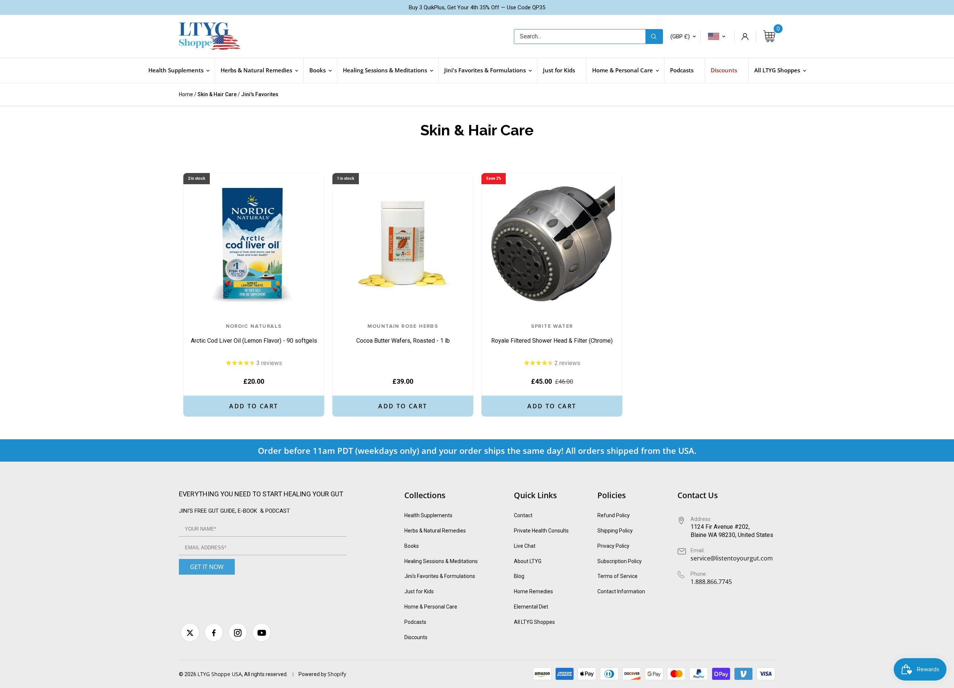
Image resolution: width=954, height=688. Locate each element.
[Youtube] (261, 632)
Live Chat (525, 546)
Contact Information (621, 591)
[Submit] (654, 36)
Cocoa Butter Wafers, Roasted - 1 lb (403, 334)
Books (411, 546)
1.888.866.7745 (711, 582)
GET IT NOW (207, 567)
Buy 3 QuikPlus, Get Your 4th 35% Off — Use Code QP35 (477, 7)
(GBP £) (680, 36)
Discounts (415, 637)
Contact (523, 515)
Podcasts (415, 622)
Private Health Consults (541, 531)
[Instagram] (237, 632)
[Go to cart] (769, 37)
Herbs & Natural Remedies (435, 531)
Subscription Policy (619, 561)
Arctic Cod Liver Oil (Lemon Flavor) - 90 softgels (254, 334)
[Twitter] (190, 632)
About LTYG (527, 561)
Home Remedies (533, 591)
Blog (519, 576)
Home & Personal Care (430, 607)
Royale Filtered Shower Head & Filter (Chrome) (552, 334)
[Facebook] (214, 632)
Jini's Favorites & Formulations (439, 576)
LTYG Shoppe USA (220, 674)
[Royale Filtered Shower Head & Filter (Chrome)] (551, 243)
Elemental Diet (531, 607)
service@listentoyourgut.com (732, 558)
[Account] (745, 36)
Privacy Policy (613, 546)
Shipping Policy (615, 531)
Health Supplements (428, 515)
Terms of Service (617, 576)
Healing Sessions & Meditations (441, 561)
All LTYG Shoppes (534, 622)
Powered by (313, 674)
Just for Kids (419, 591)
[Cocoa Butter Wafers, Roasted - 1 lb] (402, 243)
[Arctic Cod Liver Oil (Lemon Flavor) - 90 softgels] (253, 243)
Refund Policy (613, 515)
